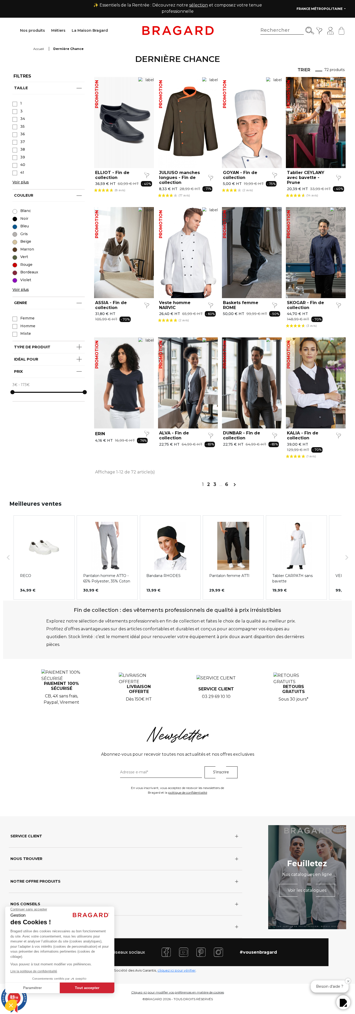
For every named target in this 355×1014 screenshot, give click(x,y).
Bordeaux (29, 272)
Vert (24, 256)
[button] (8, 557)
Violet (25, 280)
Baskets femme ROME (240, 305)
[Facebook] (166, 951)
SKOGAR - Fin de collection (305, 305)
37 (22, 141)
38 (22, 149)
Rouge (26, 264)
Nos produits (32, 30)
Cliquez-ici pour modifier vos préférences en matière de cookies (177, 992)
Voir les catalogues (307, 890)
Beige (25, 241)
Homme (27, 326)
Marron (27, 249)
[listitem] (44, 557)
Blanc (25, 210)
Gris (24, 234)
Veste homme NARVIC (174, 305)
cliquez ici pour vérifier (176, 970)
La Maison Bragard (90, 30)
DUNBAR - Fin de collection (241, 435)
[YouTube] (183, 951)
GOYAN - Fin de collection (240, 175)
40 (22, 164)
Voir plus (20, 182)
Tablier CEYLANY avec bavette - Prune (305, 177)
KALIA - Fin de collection (302, 435)
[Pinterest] (201, 951)
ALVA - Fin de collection (174, 435)
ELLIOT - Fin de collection (112, 175)
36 (22, 134)
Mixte (25, 333)
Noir (24, 218)
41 (22, 172)
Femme (27, 318)
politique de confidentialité (187, 792)
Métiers (58, 30)
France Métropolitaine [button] (320, 9)
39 (22, 157)
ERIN (100, 433)
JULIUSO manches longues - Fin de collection (179, 177)
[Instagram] (218, 951)
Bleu (24, 226)
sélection (198, 5)
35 (22, 126)
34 (22, 118)
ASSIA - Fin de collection (111, 305)
